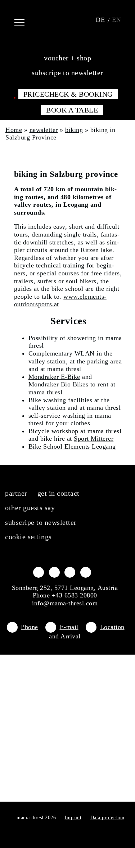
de (100, 19)
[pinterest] (86, 572)
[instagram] (54, 572)
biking (74, 129)
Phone (29, 627)
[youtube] (70, 572)
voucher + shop (67, 58)
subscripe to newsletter (67, 73)
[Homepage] (67, 19)
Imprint (73, 817)
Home (13, 129)
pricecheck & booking (68, 94)
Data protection (107, 817)
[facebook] (38, 572)
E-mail (69, 627)
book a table (72, 110)
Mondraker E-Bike (54, 376)
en (116, 19)
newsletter (44, 129)
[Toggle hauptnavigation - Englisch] (25, 20)
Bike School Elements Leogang (72, 446)
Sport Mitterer (93, 438)
